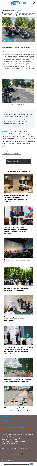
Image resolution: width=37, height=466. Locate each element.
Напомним (5, 132)
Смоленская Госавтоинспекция (11, 153)
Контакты (7, 420)
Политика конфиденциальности (15, 427)
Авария (5, 151)
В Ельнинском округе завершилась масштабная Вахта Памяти (17, 289)
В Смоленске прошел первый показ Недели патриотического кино (17, 261)
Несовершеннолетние (15, 151)
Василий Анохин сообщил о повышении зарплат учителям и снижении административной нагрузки (16, 230)
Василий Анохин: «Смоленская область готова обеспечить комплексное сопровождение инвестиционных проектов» (18, 350)
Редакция (7, 416)
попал (20, 139)
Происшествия (8, 40)
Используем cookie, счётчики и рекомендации (16, 464)
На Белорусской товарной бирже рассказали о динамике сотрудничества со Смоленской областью (16, 198)
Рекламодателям (9, 424)
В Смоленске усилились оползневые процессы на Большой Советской (17, 380)
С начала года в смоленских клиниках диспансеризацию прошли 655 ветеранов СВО (18, 319)
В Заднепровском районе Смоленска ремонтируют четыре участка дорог (17, 409)
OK (31, 464)
